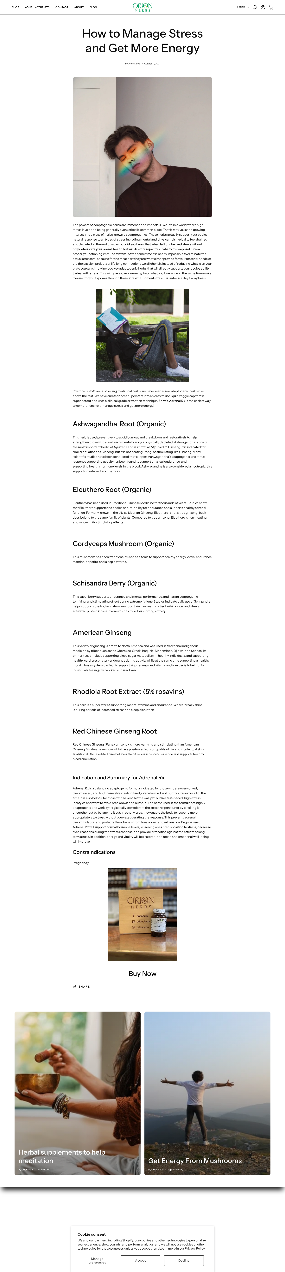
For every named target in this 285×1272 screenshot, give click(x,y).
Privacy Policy (195, 1248)
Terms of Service (79, 1216)
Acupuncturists (26, 1216)
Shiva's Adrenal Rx (172, 401)
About (19, 1229)
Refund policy (77, 1222)
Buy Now (142, 973)
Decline (183, 1260)
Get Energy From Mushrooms (195, 1160)
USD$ (241, 7)
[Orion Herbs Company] (142, 7)
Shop (18, 1210)
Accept (140, 1260)
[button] (15, 7)
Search (72, 1210)
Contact (20, 1222)
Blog (18, 1235)
